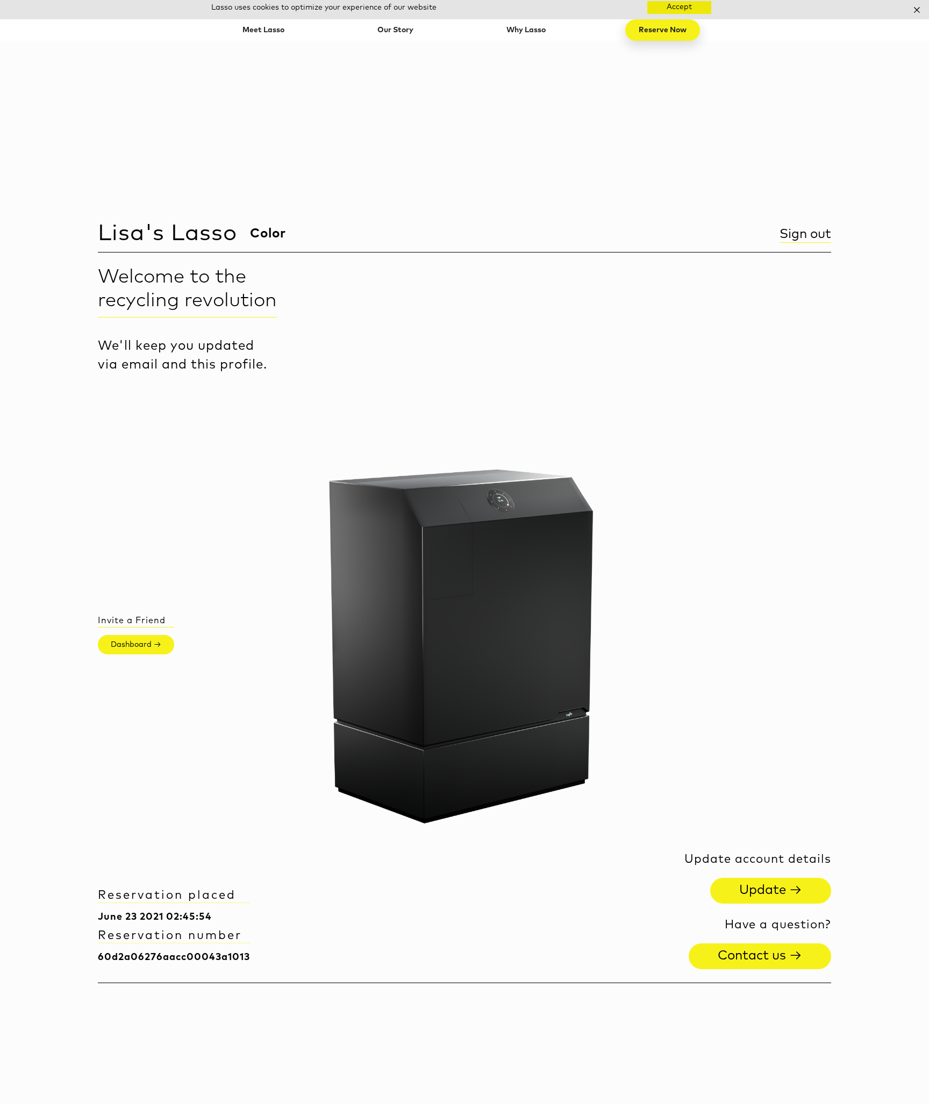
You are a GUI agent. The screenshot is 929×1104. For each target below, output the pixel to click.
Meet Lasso (263, 30)
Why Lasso (526, 30)
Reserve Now (663, 30)
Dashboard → (136, 644)
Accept (679, 7)
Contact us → (760, 955)
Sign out (805, 234)
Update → (770, 890)
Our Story (395, 30)
